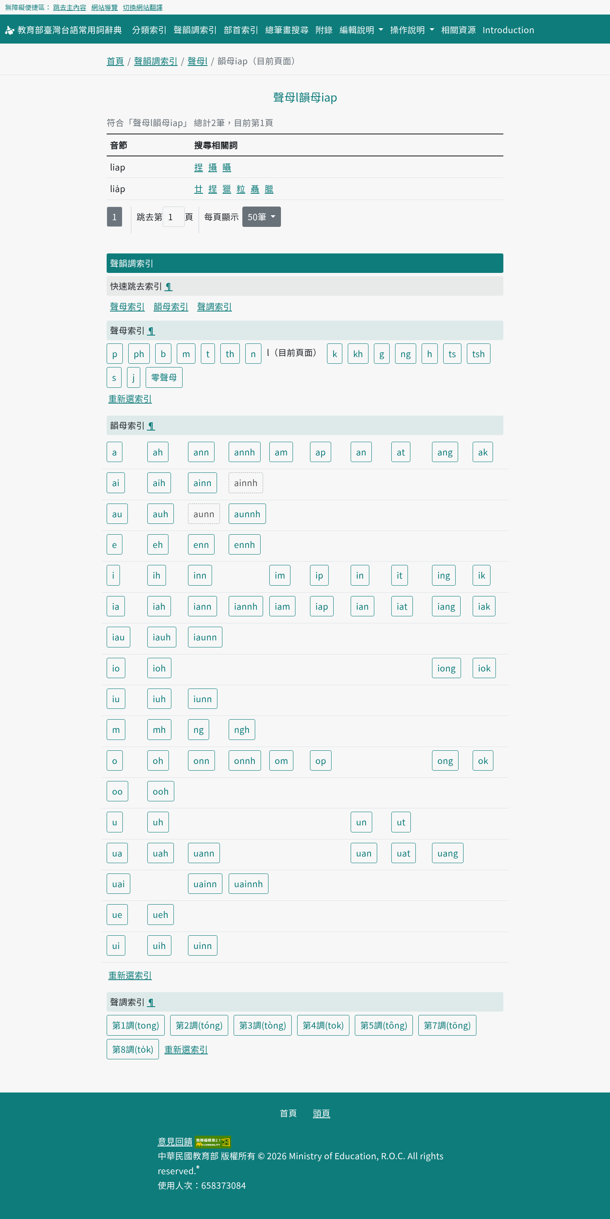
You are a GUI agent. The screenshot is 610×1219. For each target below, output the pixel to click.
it (400, 575)
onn (201, 760)
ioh (159, 668)
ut (401, 821)
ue (117, 914)
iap (321, 606)
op (320, 760)
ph (139, 353)
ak (483, 451)
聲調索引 (214, 306)
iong (446, 668)
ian (362, 606)
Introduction (508, 29)
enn (201, 544)
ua (117, 853)
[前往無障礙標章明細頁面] (213, 1141)
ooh (161, 791)
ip (319, 575)
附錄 (324, 29)
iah (159, 606)
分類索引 (149, 29)
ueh (160, 914)
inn (200, 575)
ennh (244, 544)
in (360, 575)
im (280, 575)
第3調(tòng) (262, 1025)
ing (443, 575)
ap (320, 451)
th (230, 353)
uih (159, 945)
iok (484, 668)
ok (483, 760)
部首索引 (241, 29)
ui (116, 945)
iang (446, 606)
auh (160, 513)
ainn (202, 482)
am (281, 451)
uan (364, 853)
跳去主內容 (69, 7)
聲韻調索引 (195, 29)
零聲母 (164, 377)
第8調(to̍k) (133, 1049)
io (116, 668)
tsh (478, 353)
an (361, 451)
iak (484, 606)
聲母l (197, 60)
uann (204, 853)
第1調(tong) (135, 1025)
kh (358, 353)
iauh (162, 636)
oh (158, 760)
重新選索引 (130, 398)
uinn (202, 945)
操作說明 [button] (408, 29)
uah (160, 853)
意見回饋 (175, 1141)
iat (402, 606)
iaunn (205, 636)
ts (452, 353)
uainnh (248, 883)
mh (159, 729)
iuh (159, 698)
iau (118, 636)
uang (447, 853)
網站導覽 (104, 7)
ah (158, 451)
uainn (205, 883)
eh (158, 544)
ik (481, 575)
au (117, 513)
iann (202, 606)
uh (158, 821)
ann (201, 451)
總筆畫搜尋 (287, 29)
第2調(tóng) (199, 1025)
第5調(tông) (383, 1025)
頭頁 (321, 1113)
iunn (202, 698)
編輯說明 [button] (357, 29)
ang (445, 451)
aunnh (247, 513)
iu (116, 698)
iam (282, 606)
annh (244, 451)
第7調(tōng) (447, 1025)
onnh (245, 760)
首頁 (115, 60)
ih (157, 575)
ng (405, 353)
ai (116, 482)
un (361, 821)
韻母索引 (171, 306)
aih (159, 482)
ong (445, 760)
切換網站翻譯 (143, 7)
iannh (246, 606)
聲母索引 (127, 306)
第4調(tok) (323, 1025)
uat (403, 853)
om (281, 760)
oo (117, 791)
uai (118, 883)
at (401, 451)
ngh (242, 729)
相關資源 (458, 29)
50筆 (258, 216)
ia (116, 606)
